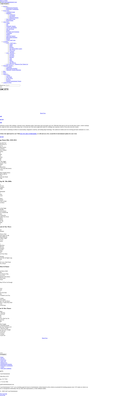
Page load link (3, 394)
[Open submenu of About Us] (8, 74)
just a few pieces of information (28, 133)
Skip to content (3, 0)
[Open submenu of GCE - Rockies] (14, 53)
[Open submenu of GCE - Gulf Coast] (16, 43)
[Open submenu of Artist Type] (9, 22)
